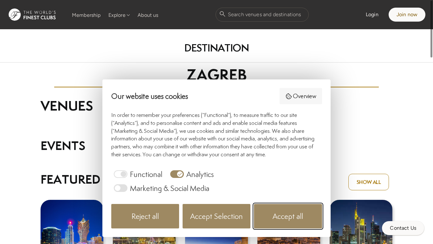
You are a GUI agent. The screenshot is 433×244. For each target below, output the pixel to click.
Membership (86, 15)
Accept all (288, 216)
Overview (304, 96)
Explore (117, 15)
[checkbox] (137, 174)
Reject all (145, 216)
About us (148, 15)
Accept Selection (216, 216)
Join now (407, 14)
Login (372, 14)
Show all (369, 182)
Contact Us (403, 228)
